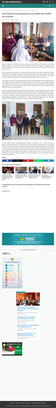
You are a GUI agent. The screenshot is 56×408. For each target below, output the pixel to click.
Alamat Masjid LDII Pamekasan (38, 403)
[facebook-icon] (47, 1)
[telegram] (49, 160)
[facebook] (7, 160)
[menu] (3, 5)
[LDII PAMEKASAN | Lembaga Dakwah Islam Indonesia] (13, 1)
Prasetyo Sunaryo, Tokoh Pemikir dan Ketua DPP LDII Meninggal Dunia (21, 176)
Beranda (12, 403)
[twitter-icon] (53, 1)
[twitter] (17, 160)
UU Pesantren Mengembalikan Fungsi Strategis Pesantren (47, 176)
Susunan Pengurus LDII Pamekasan (23, 403)
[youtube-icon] (44, 1)
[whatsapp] (38, 160)
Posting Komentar (14, 19)
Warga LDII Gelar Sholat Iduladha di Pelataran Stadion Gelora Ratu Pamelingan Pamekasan (27, 308)
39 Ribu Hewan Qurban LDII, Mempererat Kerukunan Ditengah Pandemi (35, 176)
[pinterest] (28, 160)
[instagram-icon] (50, 1)
